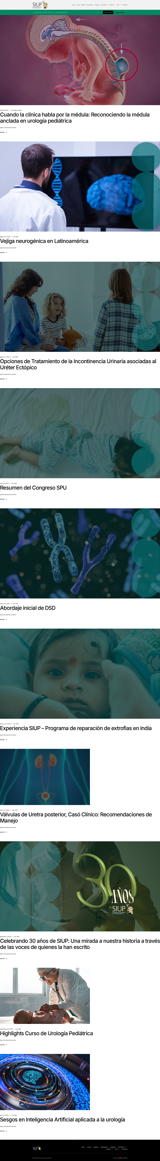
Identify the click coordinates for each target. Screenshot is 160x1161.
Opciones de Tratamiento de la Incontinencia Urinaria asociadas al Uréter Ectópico (78, 364)
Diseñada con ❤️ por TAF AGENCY (121, 1158)
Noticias (83, 5)
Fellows (112, 5)
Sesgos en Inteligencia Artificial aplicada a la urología (62, 1119)
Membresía (90, 5)
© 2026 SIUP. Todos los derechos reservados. (41, 1158)
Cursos (78, 5)
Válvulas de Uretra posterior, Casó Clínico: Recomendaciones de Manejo (76, 817)
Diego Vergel (16, 110)
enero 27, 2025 (4, 810)
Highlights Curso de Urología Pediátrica (46, 1033)
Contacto (125, 5)
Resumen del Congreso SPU (33, 487)
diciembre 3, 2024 (5, 936)
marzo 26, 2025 (5, 603)
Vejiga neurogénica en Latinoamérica (44, 241)
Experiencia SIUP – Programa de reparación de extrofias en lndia (76, 728)
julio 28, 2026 (4, 110)
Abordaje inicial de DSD (27, 608)
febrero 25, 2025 (5, 724)
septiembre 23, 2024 (6, 1029)
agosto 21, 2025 (5, 357)
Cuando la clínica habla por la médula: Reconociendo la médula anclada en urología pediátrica (75, 117)
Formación (104, 5)
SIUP (118, 5)
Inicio (73, 5)
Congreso (97, 5)
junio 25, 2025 (4, 483)
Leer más (2, 132)
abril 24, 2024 (4, 1115)
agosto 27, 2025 (5, 237)
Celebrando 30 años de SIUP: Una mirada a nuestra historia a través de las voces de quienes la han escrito (80, 944)
